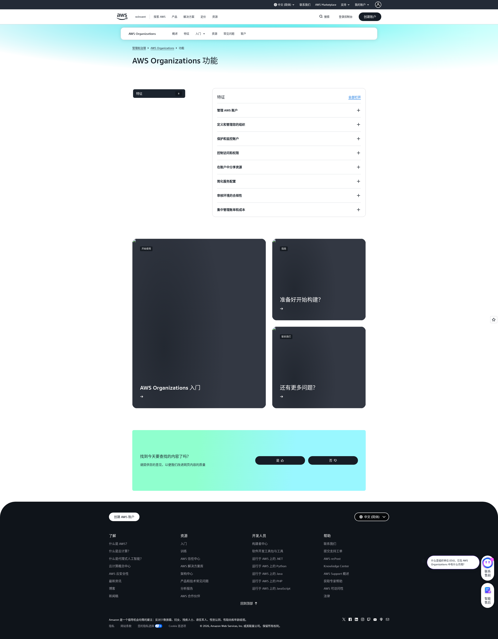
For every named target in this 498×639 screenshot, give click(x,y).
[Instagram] (362, 620)
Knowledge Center (336, 566)
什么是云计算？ (120, 551)
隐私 (111, 626)
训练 (184, 551)
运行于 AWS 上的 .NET (267, 559)
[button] (160, 16)
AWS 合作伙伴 (190, 596)
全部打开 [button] (354, 97)
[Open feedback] (493, 319)
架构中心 (187, 574)
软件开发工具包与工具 (267, 551)
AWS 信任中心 (190, 559)
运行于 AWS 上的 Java (267, 574)
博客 (112, 588)
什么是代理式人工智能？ (126, 559)
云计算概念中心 (120, 566)
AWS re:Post (332, 559)
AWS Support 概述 (336, 574)
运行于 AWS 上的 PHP (267, 581)
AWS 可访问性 (333, 588)
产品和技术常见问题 (195, 581)
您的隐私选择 (146, 626)
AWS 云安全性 (119, 574)
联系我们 (330, 544)
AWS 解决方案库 (192, 566)
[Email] (387, 620)
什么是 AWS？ (119, 544)
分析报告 (187, 588)
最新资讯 (115, 581)
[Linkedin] (356, 620)
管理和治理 (139, 48)
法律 (327, 596)
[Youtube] (375, 620)
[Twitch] (368, 620)
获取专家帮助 (333, 581)
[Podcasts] (381, 620)
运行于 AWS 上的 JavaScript (271, 588)
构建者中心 (260, 544)
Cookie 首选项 (177, 626)
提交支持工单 (333, 551)
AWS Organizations (162, 48)
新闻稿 (113, 596)
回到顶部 (246, 603)
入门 (184, 544)
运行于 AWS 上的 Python (269, 566)
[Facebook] (350, 620)
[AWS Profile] (378, 5)
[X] (343, 620)
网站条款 (126, 626)
